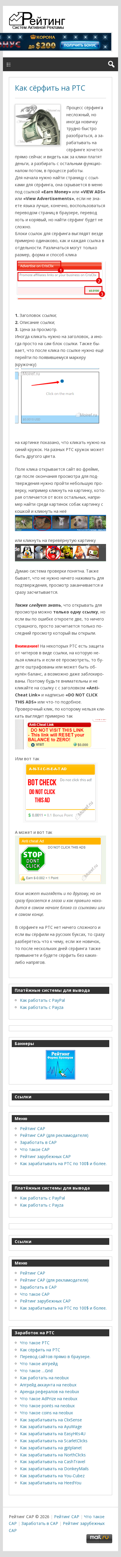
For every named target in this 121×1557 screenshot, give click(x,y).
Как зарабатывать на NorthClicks (53, 1455)
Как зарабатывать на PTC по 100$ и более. (63, 1163)
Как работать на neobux (44, 1377)
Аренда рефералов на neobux (49, 1391)
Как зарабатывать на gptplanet (51, 1447)
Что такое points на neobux (47, 1405)
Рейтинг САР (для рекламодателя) (54, 1135)
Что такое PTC (35, 1342)
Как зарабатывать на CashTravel (52, 1461)
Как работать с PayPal (42, 1000)
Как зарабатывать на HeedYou (50, 1483)
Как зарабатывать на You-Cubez (52, 1475)
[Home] (38, 28)
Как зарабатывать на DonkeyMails (54, 1468)
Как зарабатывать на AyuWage (51, 1426)
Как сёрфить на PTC (50, 88)
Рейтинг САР (32, 1128)
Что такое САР (35, 1149)
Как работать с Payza (41, 1007)
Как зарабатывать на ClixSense (51, 1420)
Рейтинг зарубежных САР (45, 1156)
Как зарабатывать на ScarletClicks (54, 1440)
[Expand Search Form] (111, 64)
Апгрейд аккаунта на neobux (48, 1385)
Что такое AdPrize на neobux (48, 1398)
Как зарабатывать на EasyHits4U (52, 1433)
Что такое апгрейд (39, 1363)
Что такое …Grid (36, 1370)
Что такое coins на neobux (46, 1412)
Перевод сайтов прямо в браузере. (55, 1356)
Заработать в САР (38, 1142)
